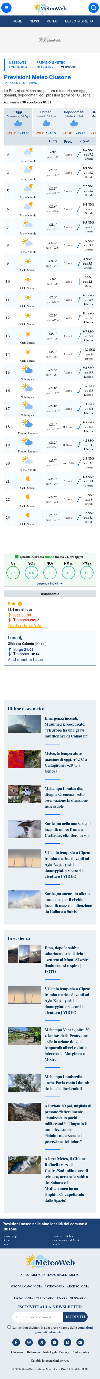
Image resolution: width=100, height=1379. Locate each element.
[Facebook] (16, 1342)
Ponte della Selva (63, 1236)
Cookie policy (80, 1352)
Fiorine (7, 1240)
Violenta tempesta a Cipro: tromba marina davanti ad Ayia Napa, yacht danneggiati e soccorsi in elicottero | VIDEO (67, 864)
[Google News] (67, 1342)
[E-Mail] (80, 1342)
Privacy (64, 1352)
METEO (74, 1275)
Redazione (34, 1352)
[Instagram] (29, 1342)
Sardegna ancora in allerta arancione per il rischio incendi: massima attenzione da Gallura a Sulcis (68, 902)
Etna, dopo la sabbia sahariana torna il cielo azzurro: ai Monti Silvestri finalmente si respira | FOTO (66, 959)
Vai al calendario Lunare (25, 659)
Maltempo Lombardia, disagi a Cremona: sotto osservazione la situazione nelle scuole (66, 797)
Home (17, 21)
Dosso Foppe (10, 1236)
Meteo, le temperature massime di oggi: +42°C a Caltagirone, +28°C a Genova (66, 762)
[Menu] (6, 8)
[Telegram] (54, 1342)
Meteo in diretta (79, 21)
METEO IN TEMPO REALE (49, 1275)
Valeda (57, 1244)
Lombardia (18, 67)
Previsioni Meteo (50, 62)
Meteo (52, 21)
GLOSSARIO (78, 1298)
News (34, 21)
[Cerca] (93, 8)
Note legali (50, 1352)
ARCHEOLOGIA (78, 1286)
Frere (6, 1244)
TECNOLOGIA (23, 1298)
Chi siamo (17, 1352)
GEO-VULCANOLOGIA (26, 1286)
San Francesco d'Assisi (66, 1240)
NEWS (25, 1275)
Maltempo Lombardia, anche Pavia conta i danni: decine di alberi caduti (67, 1082)
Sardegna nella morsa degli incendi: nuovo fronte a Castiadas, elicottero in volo (68, 829)
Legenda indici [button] (47, 583)
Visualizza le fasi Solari (25, 625)
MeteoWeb (18, 62)
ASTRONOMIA (54, 1286)
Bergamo (45, 67)
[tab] (18, 122)
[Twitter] (42, 1342)
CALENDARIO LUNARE (51, 1298)
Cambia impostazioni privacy (50, 1360)
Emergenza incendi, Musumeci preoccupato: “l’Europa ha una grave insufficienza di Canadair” (67, 727)
